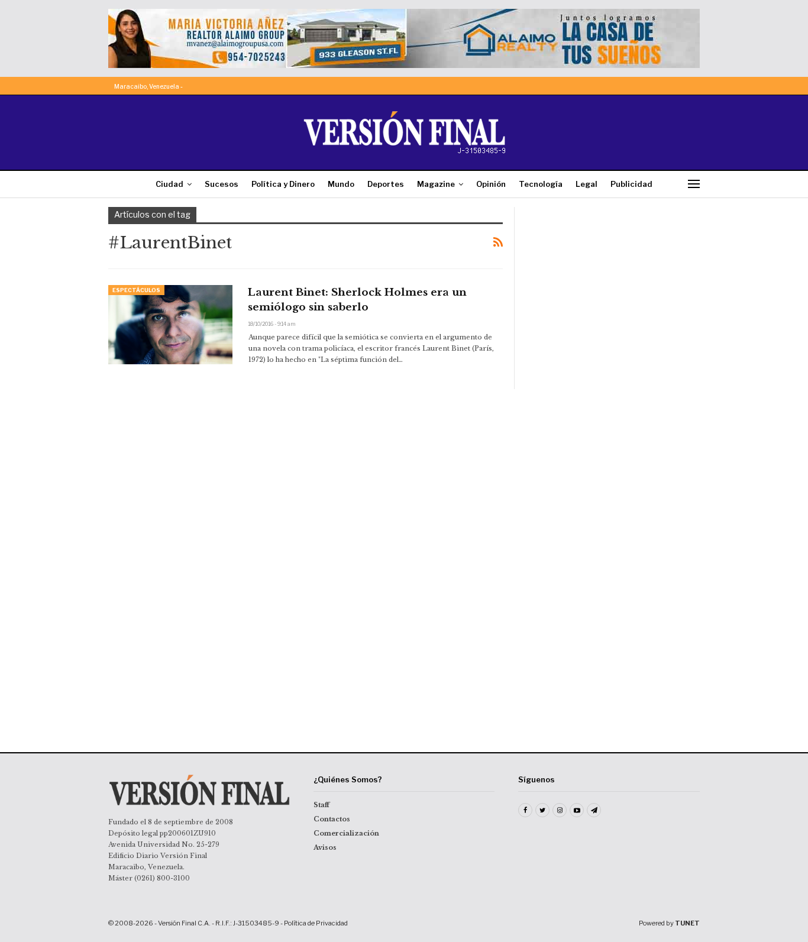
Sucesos (221, 184)
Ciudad (169, 184)
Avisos (325, 847)
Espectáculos (136, 290)
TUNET (687, 923)
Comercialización (346, 833)
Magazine (436, 184)
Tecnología (541, 184)
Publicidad (631, 184)
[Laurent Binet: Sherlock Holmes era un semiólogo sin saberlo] (170, 324)
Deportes (385, 184)
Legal (586, 184)
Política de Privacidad (316, 923)
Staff (321, 805)
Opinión (491, 184)
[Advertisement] (615, 281)
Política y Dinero (283, 184)
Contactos (331, 819)
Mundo (341, 184)
